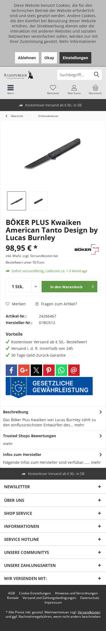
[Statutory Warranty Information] (49, 387)
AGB (11, 593)
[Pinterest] (49, 370)
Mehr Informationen (77, 41)
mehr (78, 424)
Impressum (53, 602)
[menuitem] (95, 89)
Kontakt (12, 598)
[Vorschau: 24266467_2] (38, 200)
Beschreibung (15, 411)
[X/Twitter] (36, 370)
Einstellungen (75, 57)
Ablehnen (27, 57)
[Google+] (24, 370)
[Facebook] (11, 370)
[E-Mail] (74, 370)
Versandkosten (89, 612)
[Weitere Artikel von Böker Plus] (86, 249)
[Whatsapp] (61, 370)
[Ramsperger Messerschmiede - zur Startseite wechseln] (26, 74)
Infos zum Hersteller (22, 454)
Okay (49, 57)
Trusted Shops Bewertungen (29, 435)
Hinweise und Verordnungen (76, 593)
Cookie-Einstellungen (35, 593)
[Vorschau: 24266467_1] (16, 200)
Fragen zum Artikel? (58, 303)
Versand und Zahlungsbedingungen (49, 598)
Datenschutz (89, 598)
